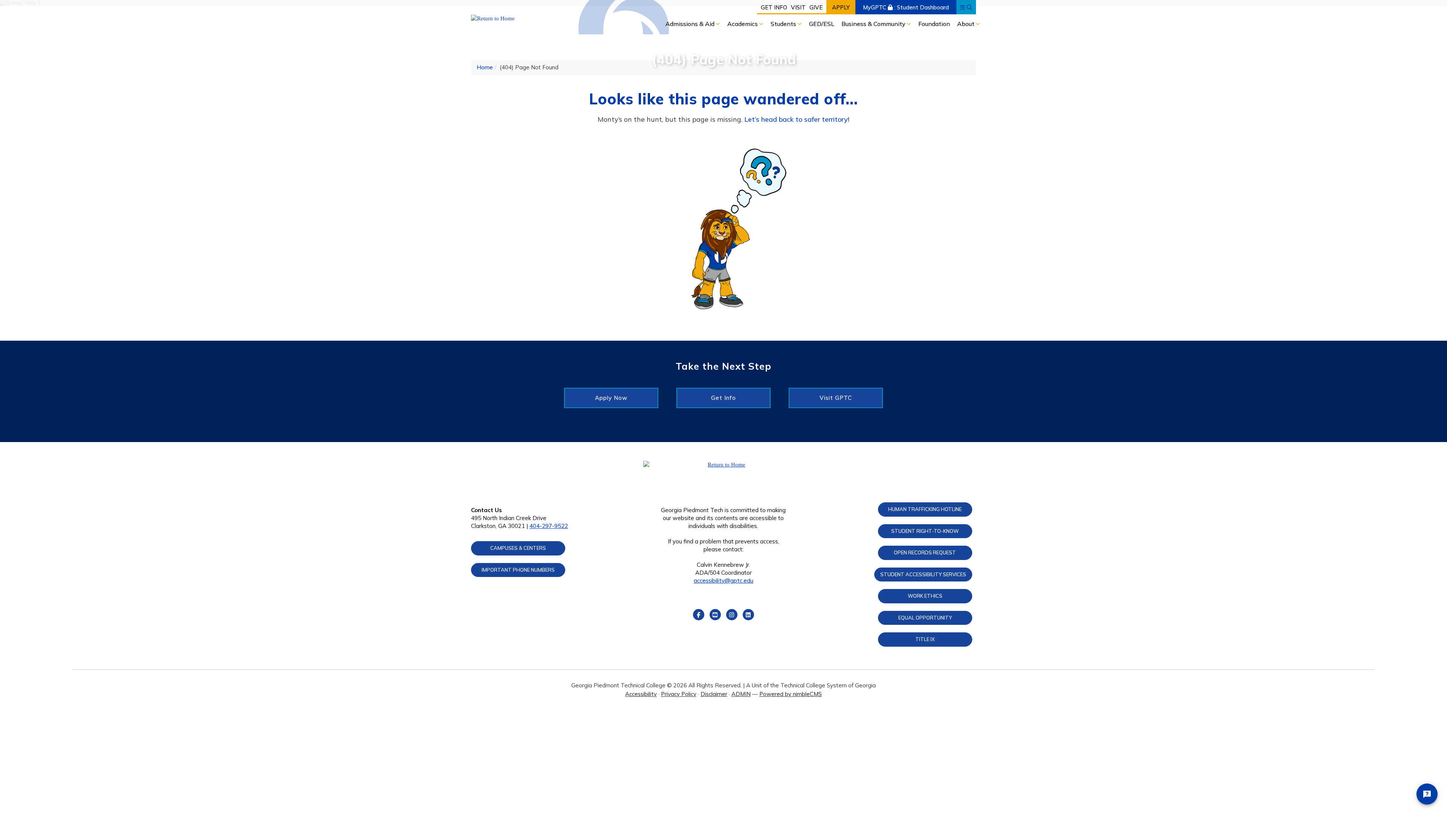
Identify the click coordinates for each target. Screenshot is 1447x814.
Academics (743, 24)
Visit (798, 7)
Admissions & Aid (690, 24)
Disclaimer (714, 694)
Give (816, 7)
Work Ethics (925, 596)
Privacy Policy (678, 694)
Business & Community (874, 24)
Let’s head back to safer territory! (796, 119)
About (966, 24)
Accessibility (641, 694)
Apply (841, 7)
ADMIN (741, 694)
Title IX (925, 639)
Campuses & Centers (518, 548)
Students (784, 24)
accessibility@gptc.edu (723, 580)
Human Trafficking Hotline (925, 509)
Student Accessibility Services (923, 574)
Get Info (774, 7)
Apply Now (611, 397)
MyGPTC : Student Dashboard (906, 7)
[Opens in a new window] (530, 19)
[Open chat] (1427, 794)
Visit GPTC (836, 397)
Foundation (934, 24)
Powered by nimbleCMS (790, 694)
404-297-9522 (548, 525)
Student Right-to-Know (925, 531)
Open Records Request (925, 552)
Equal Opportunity (925, 618)
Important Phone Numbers (518, 570)
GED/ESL (821, 24)
